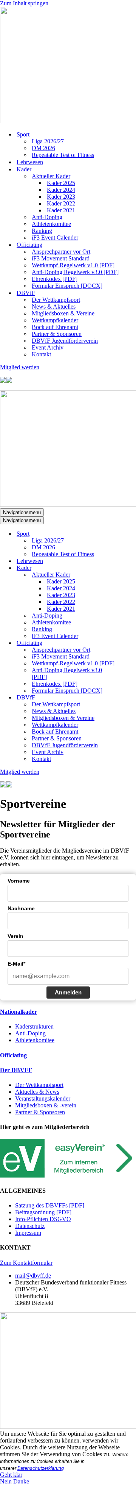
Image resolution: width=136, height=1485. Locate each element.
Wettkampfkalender (55, 320)
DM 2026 (43, 148)
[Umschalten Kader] (132, 568)
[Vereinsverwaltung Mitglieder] (68, 1175)
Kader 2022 (61, 203)
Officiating (13, 1055)
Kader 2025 (61, 183)
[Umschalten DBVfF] (132, 698)
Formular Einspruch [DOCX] (67, 285)
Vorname (19, 881)
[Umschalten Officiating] (132, 643)
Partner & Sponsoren (57, 334)
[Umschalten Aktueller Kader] (132, 575)
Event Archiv (47, 347)
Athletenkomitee (51, 224)
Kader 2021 (61, 210)
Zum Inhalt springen (24, 3)
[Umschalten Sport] (132, 534)
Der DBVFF (16, 1070)
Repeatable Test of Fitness (63, 155)
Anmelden (68, 992)
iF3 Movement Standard (61, 258)
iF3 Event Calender (55, 237)
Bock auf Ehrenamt (55, 327)
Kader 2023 (61, 196)
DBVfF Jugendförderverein (65, 340)
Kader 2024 (61, 190)
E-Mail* (16, 964)
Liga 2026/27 (48, 141)
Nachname (21, 908)
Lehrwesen (30, 162)
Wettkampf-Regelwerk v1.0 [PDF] (73, 265)
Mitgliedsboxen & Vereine (63, 313)
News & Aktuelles (54, 306)
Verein (15, 936)
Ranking (42, 230)
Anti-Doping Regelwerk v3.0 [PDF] (75, 272)
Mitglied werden (19, 367)
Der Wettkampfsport (56, 299)
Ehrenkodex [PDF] (54, 279)
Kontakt (41, 354)
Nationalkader (18, 1011)
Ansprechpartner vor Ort (61, 251)
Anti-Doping (47, 217)
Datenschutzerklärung (40, 1468)
